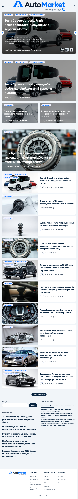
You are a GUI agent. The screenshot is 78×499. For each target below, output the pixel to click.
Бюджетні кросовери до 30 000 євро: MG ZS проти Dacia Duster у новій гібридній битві (19, 454)
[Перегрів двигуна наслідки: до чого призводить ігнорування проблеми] (20, 313)
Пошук (4, 402)
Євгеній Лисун (45, 419)
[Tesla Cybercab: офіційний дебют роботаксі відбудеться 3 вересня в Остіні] (39, 80)
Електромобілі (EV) (21, 62)
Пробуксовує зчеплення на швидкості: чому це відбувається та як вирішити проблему (18, 444)
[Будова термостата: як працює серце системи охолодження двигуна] (58, 113)
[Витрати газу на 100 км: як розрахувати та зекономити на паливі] (39, 33)
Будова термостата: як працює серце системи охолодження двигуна (19, 435)
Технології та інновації (37, 62)
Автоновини (8, 62)
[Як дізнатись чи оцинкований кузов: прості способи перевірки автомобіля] (20, 335)
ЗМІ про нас (42, 496)
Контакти (32, 496)
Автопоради (8, 14)
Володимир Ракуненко (48, 413)
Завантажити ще (39, 394)
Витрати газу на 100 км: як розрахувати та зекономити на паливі (19, 428)
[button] (3, 6)
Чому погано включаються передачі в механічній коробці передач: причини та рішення (57, 415)
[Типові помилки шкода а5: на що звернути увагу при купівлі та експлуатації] (20, 357)
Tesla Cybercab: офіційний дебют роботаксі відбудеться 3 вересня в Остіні (18, 419)
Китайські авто (8, 265)
